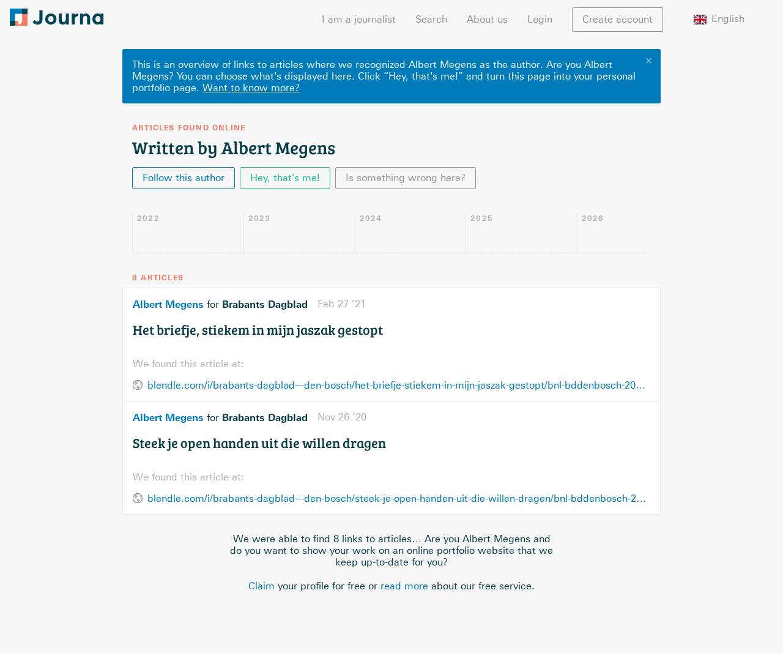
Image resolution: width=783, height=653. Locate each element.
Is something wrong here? (406, 178)
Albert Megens (168, 304)
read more (404, 586)
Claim (261, 586)
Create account (617, 19)
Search (431, 19)
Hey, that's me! (285, 178)
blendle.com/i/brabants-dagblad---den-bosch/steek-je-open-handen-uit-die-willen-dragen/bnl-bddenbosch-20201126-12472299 (398, 498)
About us (487, 19)
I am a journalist (359, 19)
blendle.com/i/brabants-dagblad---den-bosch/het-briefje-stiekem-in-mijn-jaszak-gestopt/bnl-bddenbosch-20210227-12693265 (398, 385)
